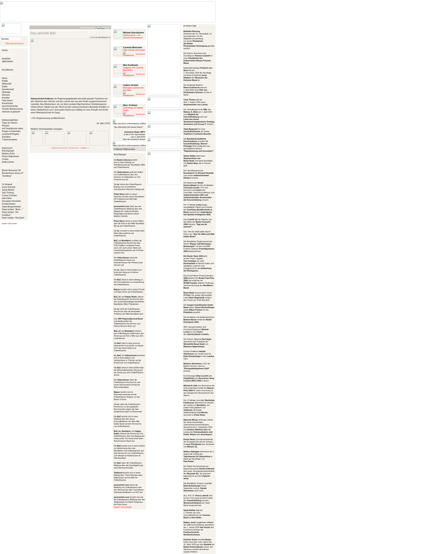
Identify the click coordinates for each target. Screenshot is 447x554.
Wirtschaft (6, 84)
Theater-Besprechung (12, 109)
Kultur (5, 86)
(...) (79, 148)
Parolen (5, 125)
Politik (5, 81)
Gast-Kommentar (10, 106)
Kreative (6, 98)
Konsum (6, 95)
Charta (5, 159)
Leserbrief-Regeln (10, 134)
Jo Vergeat (7, 184)
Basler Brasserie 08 (11, 170)
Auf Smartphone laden (12, 128)
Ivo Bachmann (9, 204)
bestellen (6, 58)
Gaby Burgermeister (11, 206)
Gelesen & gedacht (11, 111)
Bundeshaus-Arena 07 (12, 173)
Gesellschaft (8, 89)
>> (88, 148)
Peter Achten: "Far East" (13, 218)
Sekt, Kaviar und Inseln (134, 50)
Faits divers (7, 100)
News (4, 78)
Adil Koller (7, 198)
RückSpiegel (8, 151)
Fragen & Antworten (11, 131)
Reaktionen (140, 54)
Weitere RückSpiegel (122, 507)
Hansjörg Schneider (11, 201)
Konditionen (7, 70)
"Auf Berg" (7, 176)
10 (76, 148)
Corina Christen (9, 195)
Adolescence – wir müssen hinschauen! (133, 36)
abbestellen (7, 61)
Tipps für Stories (9, 123)
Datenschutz (8, 162)
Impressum (7, 148)
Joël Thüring (8, 192)
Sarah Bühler (8, 190)
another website (9, 223)
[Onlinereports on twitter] (105, 27)
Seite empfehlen (87, 27)
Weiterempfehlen (10, 120)
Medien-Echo (8, 153)
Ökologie (6, 92)
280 (83, 148)
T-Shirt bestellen (9, 139)
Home (5, 50)
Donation (6, 137)
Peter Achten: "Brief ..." (12, 209)
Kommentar (7, 103)
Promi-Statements (10, 156)
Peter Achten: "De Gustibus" (10, 213)
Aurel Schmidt (8, 187)
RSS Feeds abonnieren (14, 43)
